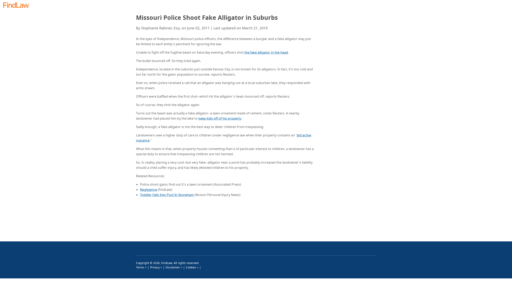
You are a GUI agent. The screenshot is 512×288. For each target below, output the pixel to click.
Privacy (155, 267)
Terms (140, 267)
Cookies (191, 267)
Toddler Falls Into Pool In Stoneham (167, 195)
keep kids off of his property (219, 118)
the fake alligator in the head (266, 52)
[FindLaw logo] (18, 5)
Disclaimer (173, 267)
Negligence (148, 189)
